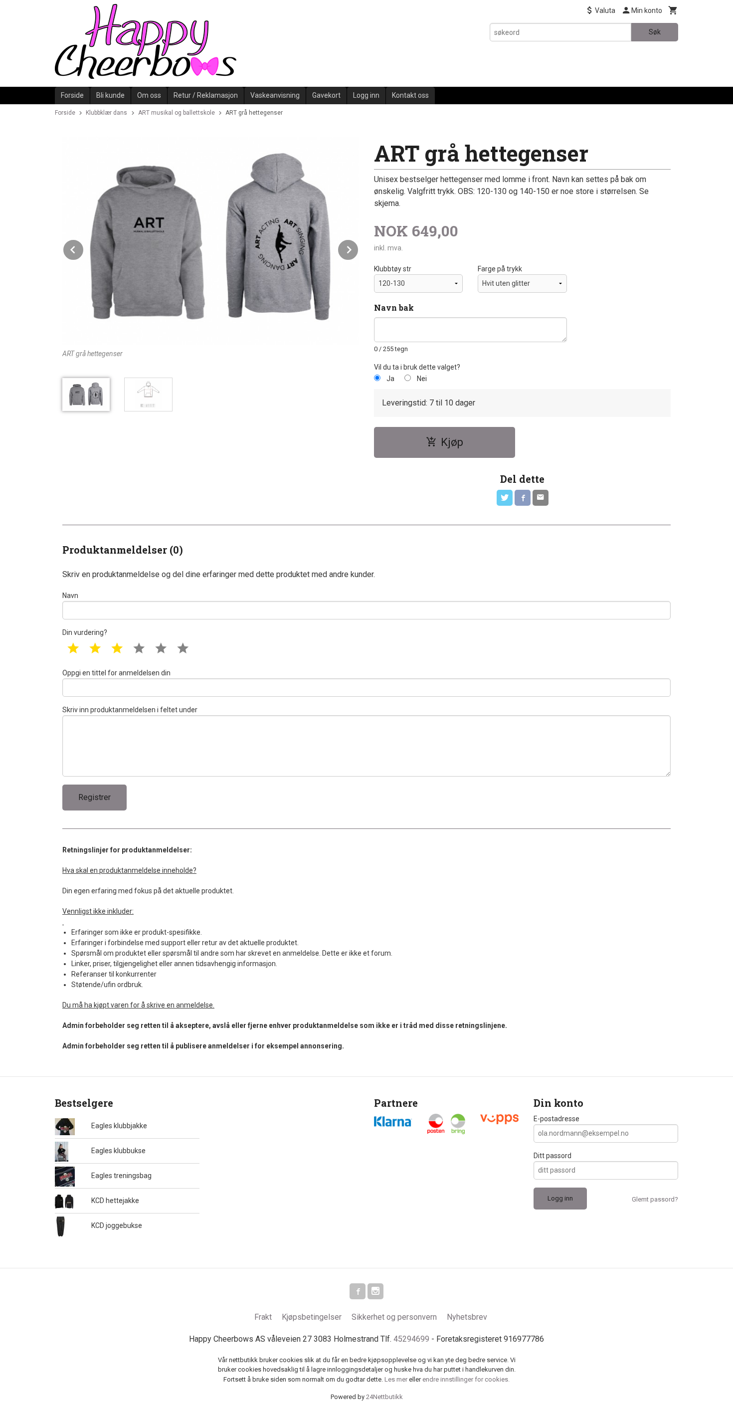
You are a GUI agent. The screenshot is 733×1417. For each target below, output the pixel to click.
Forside (72, 95)
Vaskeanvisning (275, 95)
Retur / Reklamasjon (206, 95)
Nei (422, 379)
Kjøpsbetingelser (312, 1317)
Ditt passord (552, 1156)
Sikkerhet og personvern (394, 1317)
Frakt (263, 1317)
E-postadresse (556, 1119)
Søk (655, 32)
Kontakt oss (410, 95)
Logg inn (366, 95)
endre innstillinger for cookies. (466, 1379)
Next (358, 248)
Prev (83, 248)
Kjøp (452, 442)
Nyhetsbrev (467, 1317)
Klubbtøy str (392, 269)
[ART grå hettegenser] (210, 241)
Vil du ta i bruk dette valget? (417, 367)
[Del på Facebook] (523, 498)
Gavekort (326, 95)
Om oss (149, 95)
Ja (390, 379)
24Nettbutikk (384, 1397)
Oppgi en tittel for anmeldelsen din (116, 673)
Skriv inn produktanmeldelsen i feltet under (129, 710)
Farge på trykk (500, 269)
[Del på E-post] (541, 498)
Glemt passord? (655, 1199)
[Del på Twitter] (505, 498)
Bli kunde (110, 95)
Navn (70, 596)
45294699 (411, 1339)
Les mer (396, 1379)
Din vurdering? (84, 632)
